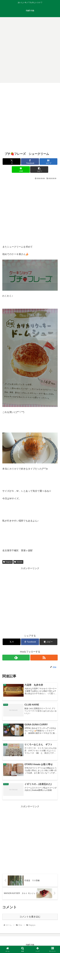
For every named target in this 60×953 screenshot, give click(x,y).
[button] (39, 169)
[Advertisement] (30, 49)
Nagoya (9, 562)
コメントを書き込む (30, 916)
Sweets (19, 562)
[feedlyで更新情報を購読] (16, 657)
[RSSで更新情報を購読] (44, 657)
